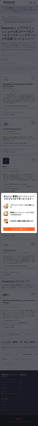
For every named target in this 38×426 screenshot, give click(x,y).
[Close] (35, 195)
